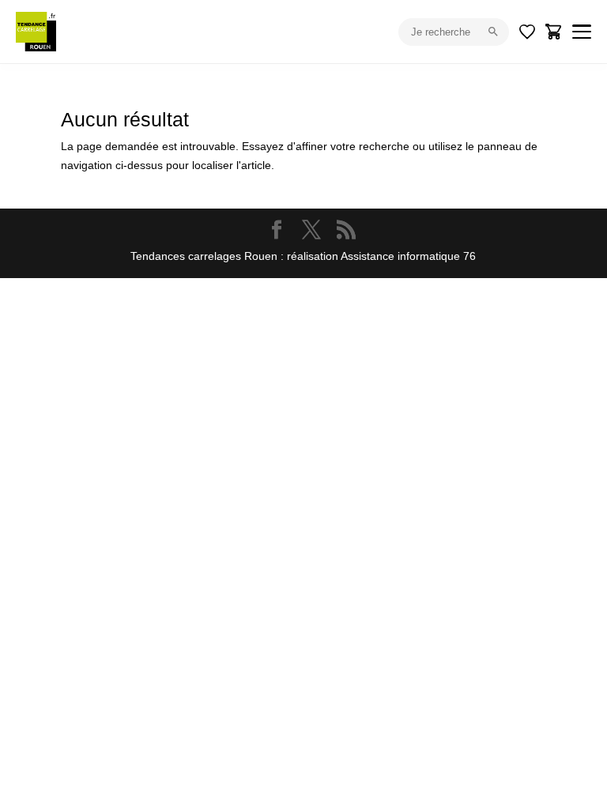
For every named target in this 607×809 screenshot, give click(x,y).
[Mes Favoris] (527, 31)
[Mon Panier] (554, 31)
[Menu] (581, 31)
